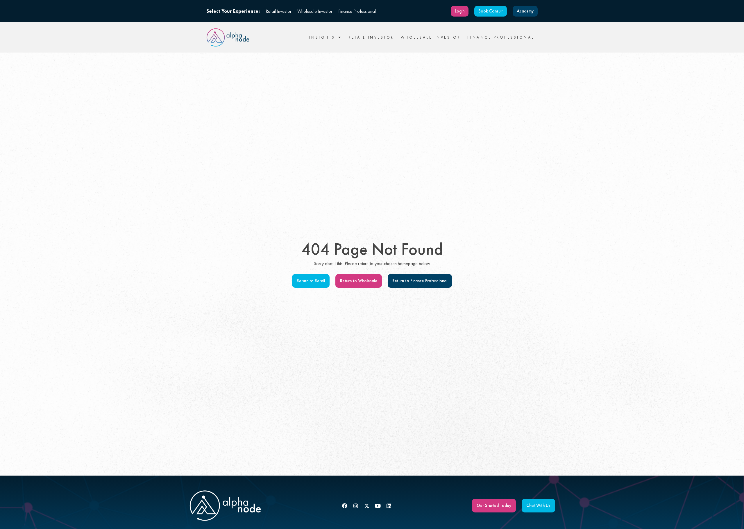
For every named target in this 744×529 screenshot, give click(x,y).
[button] (513, 191)
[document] (372, 264)
